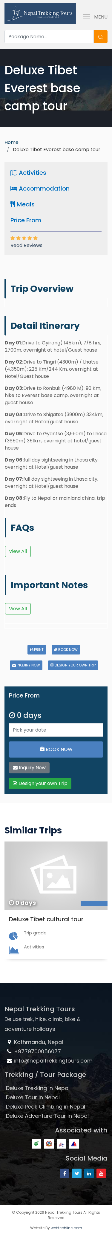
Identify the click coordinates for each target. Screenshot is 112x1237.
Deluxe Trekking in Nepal (38, 1088)
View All (18, 551)
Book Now (67, 649)
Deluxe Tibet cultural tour (46, 919)
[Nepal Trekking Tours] (40, 12)
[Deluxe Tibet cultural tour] (56, 875)
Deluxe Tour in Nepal (33, 1097)
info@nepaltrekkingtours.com (53, 1060)
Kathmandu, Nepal (38, 1042)
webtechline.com (66, 1227)
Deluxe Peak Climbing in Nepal (45, 1106)
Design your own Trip (75, 665)
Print (38, 649)
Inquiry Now (28, 665)
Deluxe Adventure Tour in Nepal (47, 1116)
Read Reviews (26, 245)
